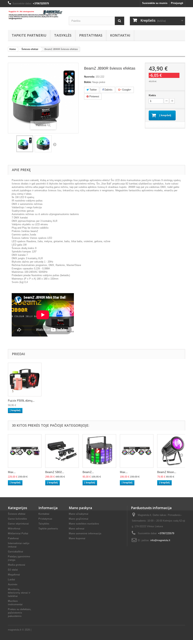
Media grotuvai (16, 564)
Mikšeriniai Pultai (18, 533)
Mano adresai (76, 528)
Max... (12, 472)
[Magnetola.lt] (35, 15)
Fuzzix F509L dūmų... (21, 400)
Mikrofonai (14, 528)
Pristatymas (90, 35)
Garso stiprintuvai (18, 523)
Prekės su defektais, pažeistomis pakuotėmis (19, 613)
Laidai (11, 579)
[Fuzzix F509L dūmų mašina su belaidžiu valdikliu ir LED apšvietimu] (24, 379)
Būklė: (87, 82)
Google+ (126, 89)
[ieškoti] (119, 21)
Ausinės (12, 584)
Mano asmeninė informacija (85, 533)
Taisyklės (62, 35)
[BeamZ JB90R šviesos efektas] (24, 143)
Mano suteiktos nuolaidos (84, 523)
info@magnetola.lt (160, 540)
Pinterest (94, 96)
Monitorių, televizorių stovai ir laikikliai (19, 593)
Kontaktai (120, 35)
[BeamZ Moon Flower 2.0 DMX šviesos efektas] (174, 451)
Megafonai (14, 574)
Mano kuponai (77, 538)
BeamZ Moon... (166, 472)
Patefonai (13, 538)
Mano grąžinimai (78, 518)
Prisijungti (177, 3)
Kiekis (152, 95)
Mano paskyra (80, 508)
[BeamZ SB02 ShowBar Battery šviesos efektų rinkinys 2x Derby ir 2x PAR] (62, 451)
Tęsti (55, 144)
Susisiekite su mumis (154, 3)
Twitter (93, 89)
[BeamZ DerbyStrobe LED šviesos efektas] (99, 451)
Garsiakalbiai (15, 551)
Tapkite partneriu (29, 35)
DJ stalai (13, 569)
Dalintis (108, 89)
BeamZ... (88, 472)
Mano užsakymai (78, 513)
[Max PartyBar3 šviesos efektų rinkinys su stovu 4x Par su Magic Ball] (136, 451)
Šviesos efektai (16, 513)
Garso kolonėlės (17, 518)
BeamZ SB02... (54, 472)
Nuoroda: (89, 76)
